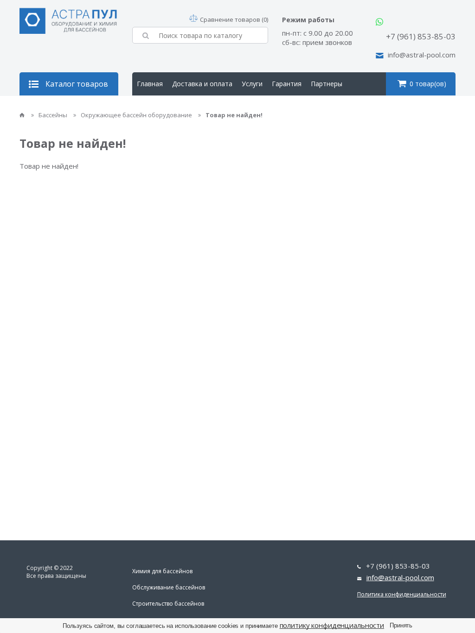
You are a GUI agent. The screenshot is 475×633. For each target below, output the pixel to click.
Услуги (252, 83)
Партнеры (326, 83)
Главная (150, 83)
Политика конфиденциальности (401, 594)
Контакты (199, 106)
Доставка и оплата (202, 83)
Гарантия (287, 83)
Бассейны (54, 115)
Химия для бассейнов (162, 571)
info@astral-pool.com (422, 54)
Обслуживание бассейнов (168, 587)
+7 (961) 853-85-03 (421, 36)
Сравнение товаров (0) (234, 19)
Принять (401, 625)
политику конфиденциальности (332, 625)
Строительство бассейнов (168, 604)
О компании (155, 106)
